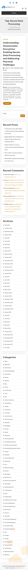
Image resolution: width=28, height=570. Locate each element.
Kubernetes (7, 461)
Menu (14, 13)
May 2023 (7, 322)
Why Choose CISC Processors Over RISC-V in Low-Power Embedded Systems (14, 199)
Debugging (7, 425)
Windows (7, 554)
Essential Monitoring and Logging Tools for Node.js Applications (15, 191)
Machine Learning (9, 467)
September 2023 (9, 309)
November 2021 (9, 344)
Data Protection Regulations (10, 90)
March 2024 (8, 289)
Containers (7, 413)
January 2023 (8, 331)
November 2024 (9, 263)
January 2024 (8, 296)
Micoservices (8, 477)
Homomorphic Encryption (15, 94)
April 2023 (7, 325)
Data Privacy (20, 89)
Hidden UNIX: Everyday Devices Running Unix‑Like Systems (14, 160)
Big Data (7, 380)
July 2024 (7, 276)
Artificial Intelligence (10, 371)
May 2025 (7, 244)
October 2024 (8, 267)
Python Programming (10, 506)
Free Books (7, 435)
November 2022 (9, 338)
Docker (6, 432)
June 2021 (7, 347)
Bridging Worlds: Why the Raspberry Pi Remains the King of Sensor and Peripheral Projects (14, 139)
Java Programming (9, 458)
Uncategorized (8, 542)
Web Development (9, 551)
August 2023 (8, 312)
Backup (6, 377)
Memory (7, 471)
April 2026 (7, 225)
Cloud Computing (9, 400)
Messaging (7, 474)
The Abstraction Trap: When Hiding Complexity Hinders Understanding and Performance (14, 131)
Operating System (9, 487)
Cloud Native (8, 403)
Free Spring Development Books (12, 448)
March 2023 (8, 328)
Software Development (10, 519)
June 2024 (7, 280)
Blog (6, 384)
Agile (6, 361)
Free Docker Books (9, 438)
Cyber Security (8, 416)
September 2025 (9, 231)
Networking (7, 484)
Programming (8, 496)
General (6, 451)
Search (5, 113)
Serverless (7, 516)
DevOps (7, 429)
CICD (6, 393)
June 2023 (7, 318)
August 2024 (8, 273)
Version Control (8, 545)
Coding (6, 406)
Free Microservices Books (11, 445)
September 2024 (9, 270)
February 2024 (8, 293)
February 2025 (8, 254)
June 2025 (7, 241)
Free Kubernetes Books (10, 442)
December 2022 (9, 334)
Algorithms (7, 364)
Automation (8, 374)
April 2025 (7, 247)
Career (6, 387)
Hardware (7, 454)
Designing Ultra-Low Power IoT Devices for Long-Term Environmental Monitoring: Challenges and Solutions (14, 183)
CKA (6, 396)
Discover (7, 103)
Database (7, 422)
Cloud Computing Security (14, 87)
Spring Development (10, 529)
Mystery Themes (19, 568)
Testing (6, 538)
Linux (6, 464)
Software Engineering (10, 522)
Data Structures (9, 419)
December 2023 (9, 299)
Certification (8, 390)
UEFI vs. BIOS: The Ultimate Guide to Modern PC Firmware (13, 154)
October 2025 (8, 228)
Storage (7, 535)
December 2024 (9, 260)
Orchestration (8, 490)
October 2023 (8, 305)
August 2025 (8, 234)
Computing (7, 409)
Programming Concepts (11, 500)
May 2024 (7, 283)
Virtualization (8, 548)
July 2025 (7, 238)
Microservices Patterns (10, 480)
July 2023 (7, 315)
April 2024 (7, 286)
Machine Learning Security (9, 96)
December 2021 (9, 341)
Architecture (8, 367)
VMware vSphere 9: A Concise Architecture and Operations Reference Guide (14, 147)
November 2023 (9, 302)
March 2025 (8, 251)
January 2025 (8, 257)
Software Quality (9, 525)
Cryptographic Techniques (9, 89)
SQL (6, 532)
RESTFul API (8, 509)
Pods (6, 493)
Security (5, 39)
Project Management (10, 503)
